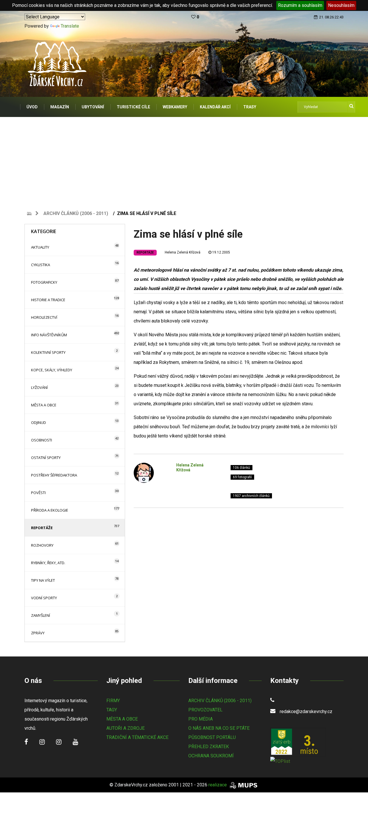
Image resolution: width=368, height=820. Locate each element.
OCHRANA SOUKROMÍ (211, 755)
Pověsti (38, 492)
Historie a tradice (48, 299)
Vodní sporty (44, 597)
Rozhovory (42, 545)
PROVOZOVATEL (205, 710)
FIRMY (113, 700)
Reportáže (42, 527)
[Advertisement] (184, 160)
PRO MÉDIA (200, 719)
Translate (70, 26)
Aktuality (40, 247)
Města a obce (43, 405)
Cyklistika (40, 264)
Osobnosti (41, 440)
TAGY (111, 710)
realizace (218, 785)
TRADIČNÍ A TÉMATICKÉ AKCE (137, 737)
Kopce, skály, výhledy (51, 369)
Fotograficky (44, 282)
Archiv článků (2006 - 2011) (75, 213)
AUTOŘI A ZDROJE (125, 728)
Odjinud (38, 422)
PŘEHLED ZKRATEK (208, 746)
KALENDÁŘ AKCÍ (215, 107)
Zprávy (38, 632)
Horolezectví (44, 317)
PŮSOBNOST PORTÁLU (212, 737)
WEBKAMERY (175, 107)
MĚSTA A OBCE (122, 719)
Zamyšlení (40, 615)
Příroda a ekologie (49, 510)
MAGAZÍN (59, 107)
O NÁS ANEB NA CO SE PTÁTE (219, 728)
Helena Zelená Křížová (182, 252)
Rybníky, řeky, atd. (48, 562)
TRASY (249, 107)
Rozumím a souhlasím (300, 5)
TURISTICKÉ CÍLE (133, 107)
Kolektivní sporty (48, 352)
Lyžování (39, 387)
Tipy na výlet (43, 580)
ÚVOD (32, 107)
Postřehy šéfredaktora (54, 475)
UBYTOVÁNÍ (93, 107)
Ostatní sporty (46, 457)
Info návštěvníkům (49, 334)
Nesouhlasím (341, 5)
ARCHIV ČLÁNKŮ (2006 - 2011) (220, 700)
